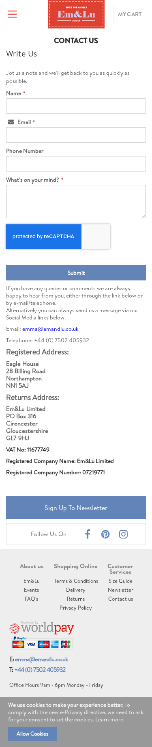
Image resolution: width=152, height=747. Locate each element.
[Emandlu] (76, 14)
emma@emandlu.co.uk (50, 329)
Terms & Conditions (76, 580)
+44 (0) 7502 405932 (39, 669)
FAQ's (31, 598)
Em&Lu (32, 580)
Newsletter (120, 589)
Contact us (120, 598)
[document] (76, 722)
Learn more (109, 719)
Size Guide (121, 580)
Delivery (76, 589)
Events (31, 589)
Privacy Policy (76, 607)
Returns (76, 598)
